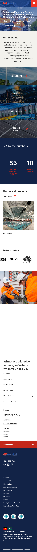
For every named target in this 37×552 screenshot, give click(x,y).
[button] (18, 397)
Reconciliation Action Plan (11, 506)
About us (6, 493)
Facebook (6, 432)
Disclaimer (27, 549)
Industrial (6, 478)
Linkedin (5, 436)
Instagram (6, 434)
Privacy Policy (7, 549)
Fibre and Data (7, 484)
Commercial (7, 481)
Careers (5, 500)
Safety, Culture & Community (12, 503)
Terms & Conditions (17, 549)
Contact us (6, 496)
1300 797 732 (9, 461)
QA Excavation (7, 490)
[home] (9, 3)
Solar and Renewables (10, 487)
